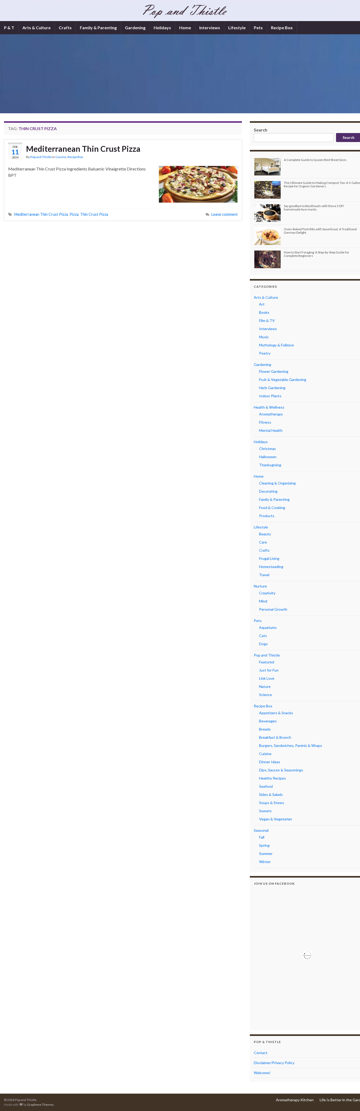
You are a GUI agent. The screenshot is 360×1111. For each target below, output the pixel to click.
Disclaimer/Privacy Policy (274, 1062)
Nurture (260, 586)
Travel (264, 574)
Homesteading (271, 566)
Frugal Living (269, 558)
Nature (265, 686)
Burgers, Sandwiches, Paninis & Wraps (290, 745)
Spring (264, 845)
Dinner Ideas (269, 762)
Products (266, 515)
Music (264, 337)
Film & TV (267, 320)
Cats (263, 635)
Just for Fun (269, 670)
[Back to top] (348, 1099)
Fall (261, 837)
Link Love (266, 678)
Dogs (263, 644)
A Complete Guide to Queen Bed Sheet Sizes (315, 160)
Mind (263, 601)
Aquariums (268, 627)
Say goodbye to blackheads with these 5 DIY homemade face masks (314, 207)
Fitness (265, 422)
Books (264, 312)
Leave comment (224, 214)
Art (262, 304)
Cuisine (60, 157)
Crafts (65, 27)
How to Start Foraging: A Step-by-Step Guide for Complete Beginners (316, 254)
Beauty (265, 534)
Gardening (135, 27)
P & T (9, 27)
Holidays (162, 27)
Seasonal (261, 830)
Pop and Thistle (41, 157)
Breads (265, 729)
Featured (266, 662)
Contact (260, 1052)
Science (265, 694)
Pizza (74, 214)
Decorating (268, 491)
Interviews (209, 27)
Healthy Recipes (272, 778)
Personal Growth (273, 609)
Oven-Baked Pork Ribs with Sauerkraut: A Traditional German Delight (320, 230)
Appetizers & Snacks (276, 713)
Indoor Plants (270, 396)
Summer (266, 853)
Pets (258, 27)
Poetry (264, 353)
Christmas (267, 448)
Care (263, 542)
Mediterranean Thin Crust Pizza (83, 148)
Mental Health (271, 430)
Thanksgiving (270, 465)
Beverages (268, 721)
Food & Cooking (272, 507)
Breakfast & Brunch (275, 737)
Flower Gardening (273, 371)
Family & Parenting (98, 27)
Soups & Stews (271, 802)
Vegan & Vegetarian (275, 819)
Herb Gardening (272, 387)
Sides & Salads (271, 794)
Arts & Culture (36, 27)
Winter (265, 861)
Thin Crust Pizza (94, 214)
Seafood (266, 786)
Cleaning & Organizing (277, 483)
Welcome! (262, 1072)
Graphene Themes (40, 1105)
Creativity (267, 593)
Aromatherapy (271, 414)
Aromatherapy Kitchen (295, 1100)
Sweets (265, 811)
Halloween (267, 456)
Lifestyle (237, 27)
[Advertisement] (184, 74)
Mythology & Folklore (276, 345)
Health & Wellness (269, 407)
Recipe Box (282, 27)
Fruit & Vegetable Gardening (282, 379)
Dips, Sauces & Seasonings (281, 770)
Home (185, 27)
